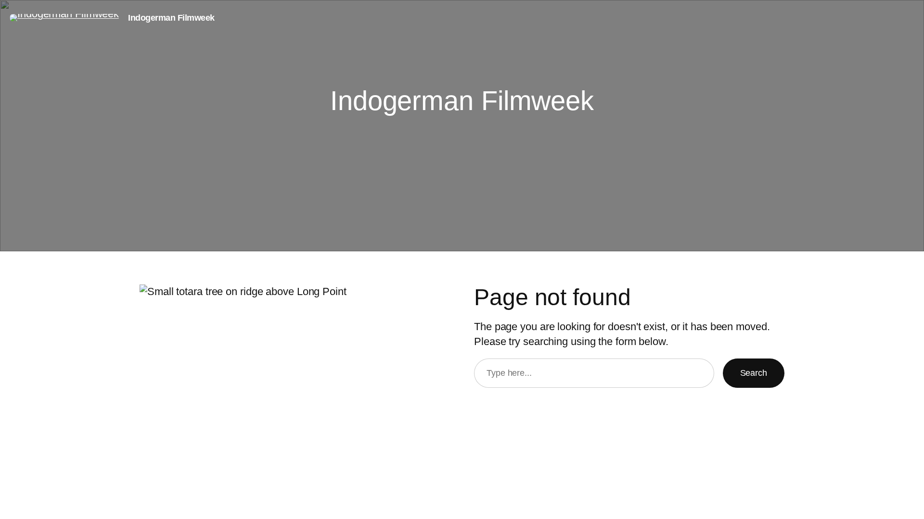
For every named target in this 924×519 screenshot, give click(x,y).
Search (753, 373)
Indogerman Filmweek (171, 18)
